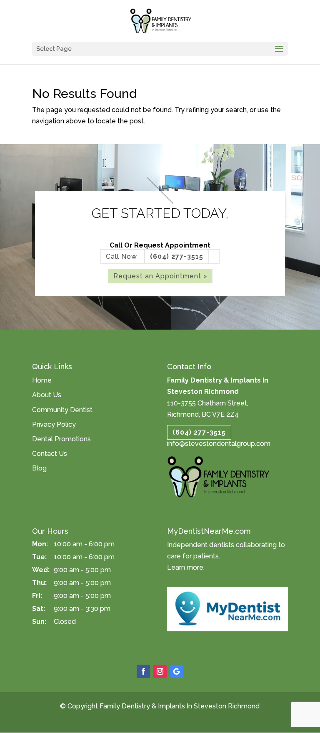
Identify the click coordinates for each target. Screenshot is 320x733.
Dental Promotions (61, 439)
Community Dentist (62, 410)
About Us (46, 395)
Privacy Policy (54, 424)
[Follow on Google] (176, 671)
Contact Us (49, 454)
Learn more (185, 567)
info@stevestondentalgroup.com (218, 444)
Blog (39, 468)
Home (42, 380)
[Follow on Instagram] (160, 671)
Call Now (122, 256)
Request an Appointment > (160, 276)
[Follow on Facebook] (143, 671)
